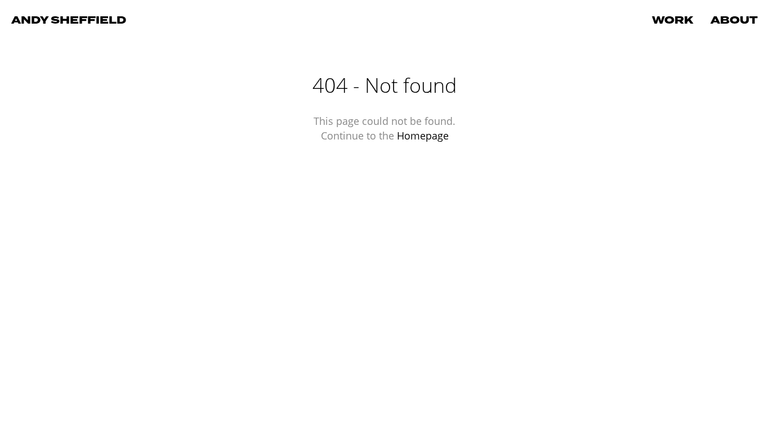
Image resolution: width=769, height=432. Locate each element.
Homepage (423, 135)
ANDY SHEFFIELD (68, 20)
